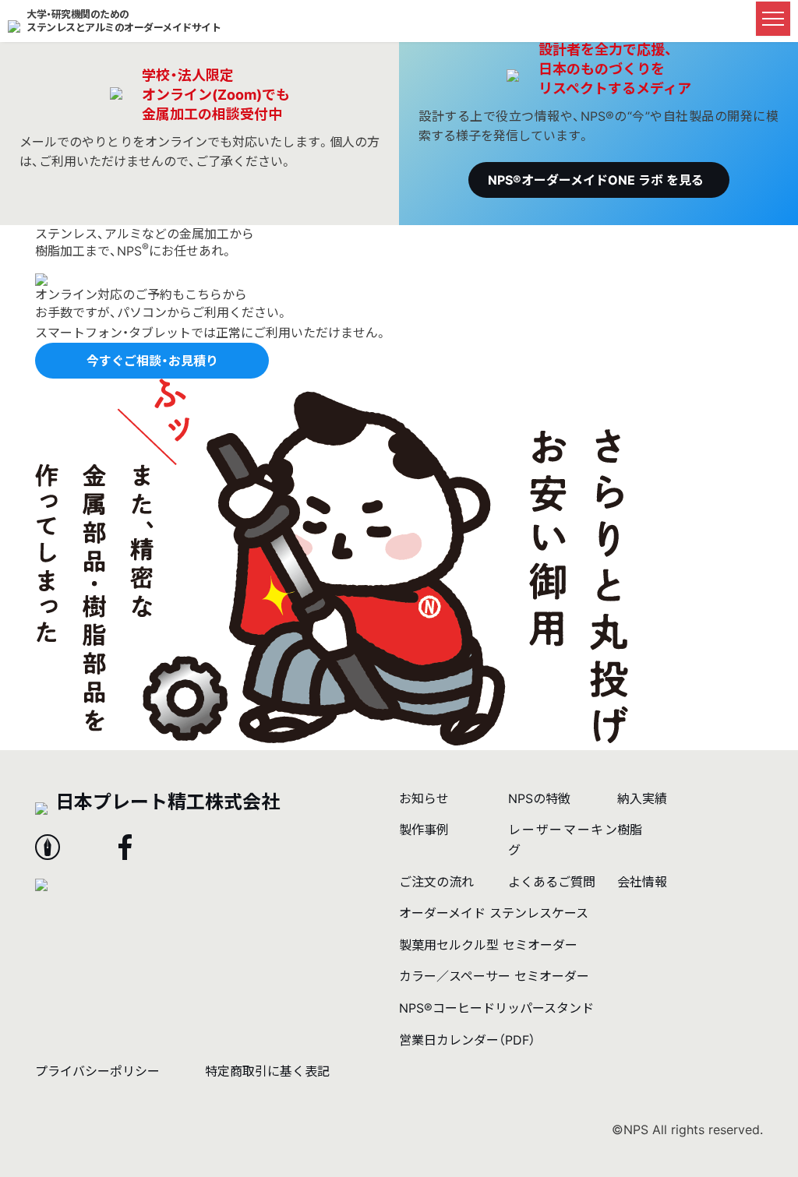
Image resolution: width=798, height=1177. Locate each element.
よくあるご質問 (551, 882)
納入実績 (642, 798)
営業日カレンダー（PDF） (467, 1040)
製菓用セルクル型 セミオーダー (488, 945)
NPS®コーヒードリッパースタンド (496, 1008)
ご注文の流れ (436, 882)
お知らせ (424, 798)
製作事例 (424, 829)
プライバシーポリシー (97, 1071)
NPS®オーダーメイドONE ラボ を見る (596, 180)
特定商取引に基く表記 (267, 1071)
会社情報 (642, 882)
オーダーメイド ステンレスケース (493, 913)
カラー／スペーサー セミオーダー (494, 976)
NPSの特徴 (539, 798)
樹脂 (629, 829)
